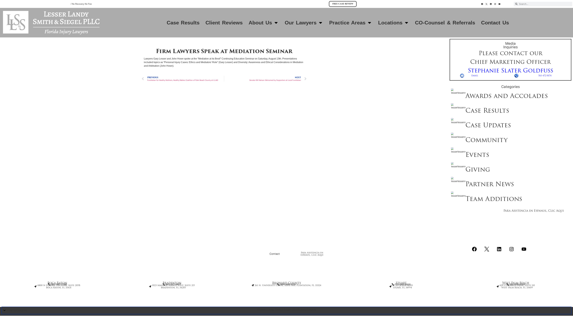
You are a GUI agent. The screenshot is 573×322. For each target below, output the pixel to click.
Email (474, 75)
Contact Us (495, 22)
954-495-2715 (286, 4)
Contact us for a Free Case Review (293, 244)
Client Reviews (223, 22)
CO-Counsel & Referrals (445, 22)
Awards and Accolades (506, 96)
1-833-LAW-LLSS (313, 4)
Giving (477, 169)
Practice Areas (347, 22)
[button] (286, 310)
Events (477, 155)
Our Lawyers (300, 22)
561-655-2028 (216, 4)
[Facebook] (482, 4)
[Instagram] (495, 4)
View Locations (16, 310)
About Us (260, 22)
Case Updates (488, 125)
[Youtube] (499, 4)
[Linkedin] (491, 4)
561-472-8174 (545, 75)
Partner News (489, 184)
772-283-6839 (250, 4)
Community (486, 140)
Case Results (183, 22)
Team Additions (493, 199)
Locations (390, 22)
